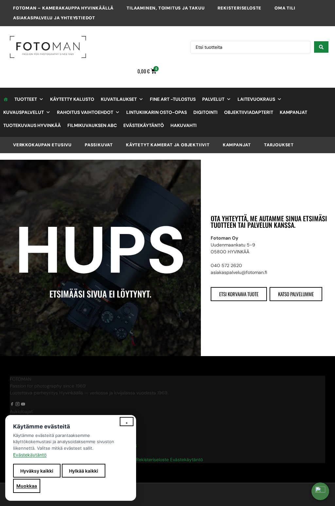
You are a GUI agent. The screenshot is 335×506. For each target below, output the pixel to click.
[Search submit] (321, 47)
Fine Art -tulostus (173, 99)
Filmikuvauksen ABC (92, 125)
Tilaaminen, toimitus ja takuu (165, 8)
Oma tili (284, 8)
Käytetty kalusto (72, 99)
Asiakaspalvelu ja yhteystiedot (54, 18)
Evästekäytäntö (143, 125)
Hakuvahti (183, 125)
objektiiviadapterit (248, 112)
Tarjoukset (279, 145)
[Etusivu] (5, 99)
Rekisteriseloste (239, 8)
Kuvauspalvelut (23, 112)
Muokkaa (26, 486)
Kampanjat (293, 112)
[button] (320, 491)
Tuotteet (25, 99)
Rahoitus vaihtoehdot (85, 112)
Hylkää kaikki (83, 471)
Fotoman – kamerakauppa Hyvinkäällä (63, 8)
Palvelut (213, 99)
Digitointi (205, 112)
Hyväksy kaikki (36, 471)
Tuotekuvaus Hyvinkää (32, 125)
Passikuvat (99, 145)
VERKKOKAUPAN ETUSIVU (42, 145)
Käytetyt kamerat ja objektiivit (168, 145)
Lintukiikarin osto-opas (156, 112)
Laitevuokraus (256, 99)
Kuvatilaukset (119, 99)
